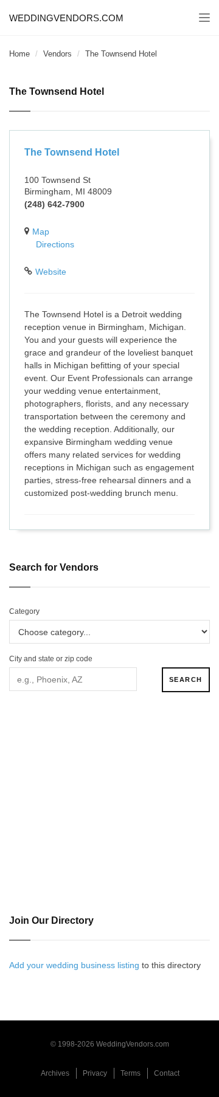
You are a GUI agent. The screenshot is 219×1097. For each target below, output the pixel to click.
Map (40, 231)
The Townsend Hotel (71, 152)
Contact (166, 1073)
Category (24, 611)
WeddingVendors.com (66, 18)
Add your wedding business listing (74, 965)
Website (50, 272)
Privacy (95, 1073)
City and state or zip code (50, 659)
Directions (55, 244)
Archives (55, 1073)
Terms (130, 1073)
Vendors (57, 53)
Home (19, 53)
